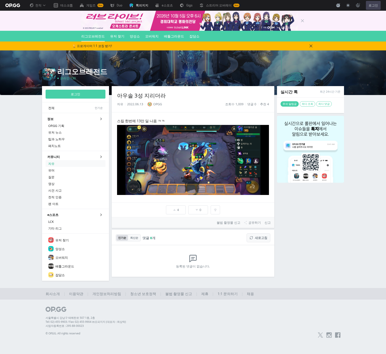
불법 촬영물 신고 (178, 293)
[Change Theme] (348, 5)
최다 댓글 (324, 104)
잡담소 (194, 36)
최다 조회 (307, 104)
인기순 (122, 238)
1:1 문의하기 (228, 293)
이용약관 (76, 293)
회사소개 (53, 294)
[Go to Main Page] (12, 5)
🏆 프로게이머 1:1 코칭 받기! (92, 46)
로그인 (373, 5)
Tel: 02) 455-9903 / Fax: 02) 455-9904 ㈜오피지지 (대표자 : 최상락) (86, 322)
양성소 (135, 36)
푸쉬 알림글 (290, 104)
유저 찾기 (117, 36)
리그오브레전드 (93, 36)
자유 (120, 104)
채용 (250, 294)
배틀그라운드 (174, 36)
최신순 (134, 238)
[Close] (302, 20)
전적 (38, 5)
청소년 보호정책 (143, 293)
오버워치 (152, 36)
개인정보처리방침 (106, 293)
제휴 (204, 294)
